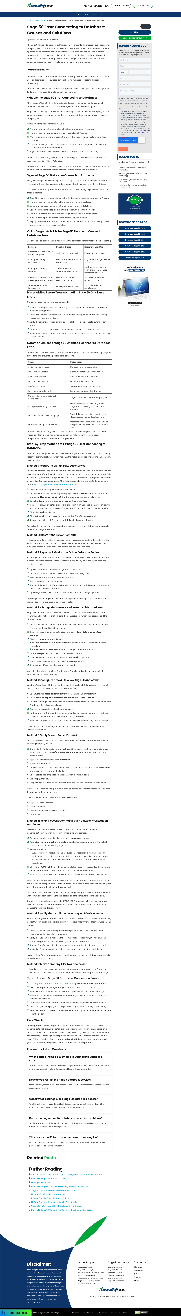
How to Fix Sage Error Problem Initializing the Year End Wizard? (59, 1186)
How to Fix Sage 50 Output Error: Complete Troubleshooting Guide (61, 1210)
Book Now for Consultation (135, 38)
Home (30, 20)
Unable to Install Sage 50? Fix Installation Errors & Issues (56, 1206)
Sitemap (126, 1313)
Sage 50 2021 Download (116, 1281)
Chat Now (134, 32)
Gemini (138, 1277)
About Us (88, 6)
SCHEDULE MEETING (121, 6)
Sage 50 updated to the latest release (52, 983)
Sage (57, 1313)
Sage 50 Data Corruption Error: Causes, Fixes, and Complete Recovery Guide (66, 1174)
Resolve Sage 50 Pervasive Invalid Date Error (51, 1198)
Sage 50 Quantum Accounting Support (91, 1278)
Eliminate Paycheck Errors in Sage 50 (48, 1194)
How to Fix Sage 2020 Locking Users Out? (50, 1178)
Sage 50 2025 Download (116, 1270)
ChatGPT (139, 1267)
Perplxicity (139, 1270)
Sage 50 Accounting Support (87, 1270)
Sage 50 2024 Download (116, 1273)
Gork (137, 1281)
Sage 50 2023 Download (116, 1275)
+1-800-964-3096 (143, 6)
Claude (138, 1274)
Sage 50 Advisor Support (86, 1283)
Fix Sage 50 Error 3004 (41, 1182)
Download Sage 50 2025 (135, 234)
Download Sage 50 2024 (135, 240)
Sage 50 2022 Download (116, 1278)
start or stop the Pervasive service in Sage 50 (55, 484)
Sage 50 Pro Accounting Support (89, 1281)
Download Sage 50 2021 (134, 257)
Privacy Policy (116, 1313)
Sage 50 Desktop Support (86, 1275)
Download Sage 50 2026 (135, 228)
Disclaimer (75, 1313)
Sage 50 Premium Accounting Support (91, 1273)
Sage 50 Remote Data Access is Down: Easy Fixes (53, 1190)
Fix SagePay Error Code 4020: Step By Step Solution (54, 1202)
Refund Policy (104, 1313)
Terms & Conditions (89, 1313)
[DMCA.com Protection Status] (141, 1312)
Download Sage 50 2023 (135, 246)
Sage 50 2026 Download (116, 1267)
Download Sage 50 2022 (135, 252)
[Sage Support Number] (40, 5)
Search (145, 26)
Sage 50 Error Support (85, 1267)
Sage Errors (40, 20)
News (106, 6)
